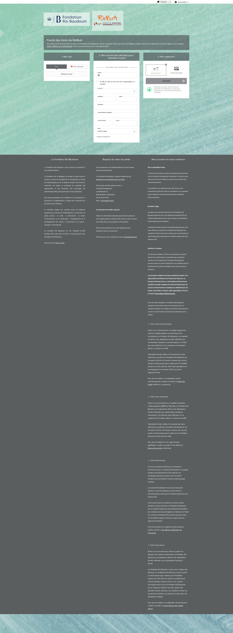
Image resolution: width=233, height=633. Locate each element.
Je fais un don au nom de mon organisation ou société (117, 82)
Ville (118, 120)
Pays (99, 128)
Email (100, 72)
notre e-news (60, 243)
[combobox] (116, 91)
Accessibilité (182, 2)
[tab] (56, 66)
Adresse (101, 104)
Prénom (101, 96)
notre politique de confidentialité (59, 46)
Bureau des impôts (155, 448)
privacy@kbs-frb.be (107, 200)
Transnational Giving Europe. (165, 293)
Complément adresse (105, 112)
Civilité (100, 88)
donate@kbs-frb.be (130, 237)
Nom (121, 96)
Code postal (102, 120)
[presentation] (56, 67)
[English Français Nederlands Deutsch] (165, 2)
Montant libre (66, 74)
